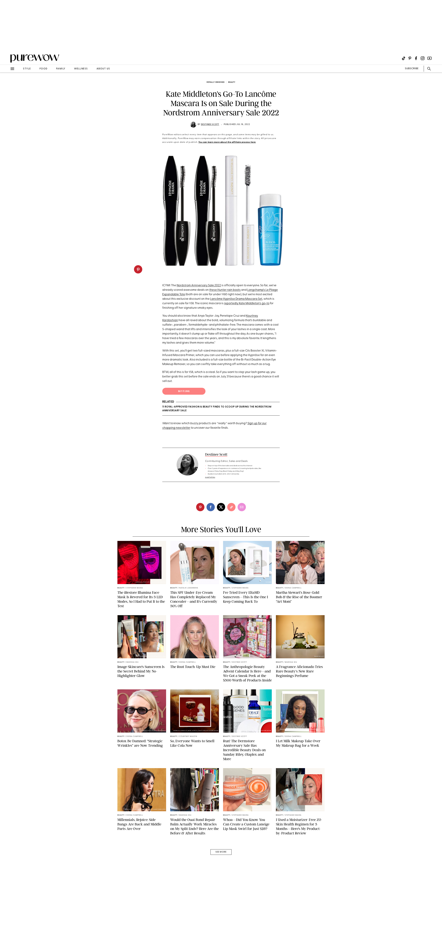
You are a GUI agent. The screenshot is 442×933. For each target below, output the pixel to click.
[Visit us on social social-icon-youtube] (429, 58)
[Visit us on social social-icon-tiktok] (403, 58)
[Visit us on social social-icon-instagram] (422, 58)
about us (103, 69)
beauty (231, 82)
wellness (81, 69)
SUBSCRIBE (412, 68)
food (43, 69)
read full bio (210, 477)
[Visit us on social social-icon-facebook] (416, 58)
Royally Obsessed (216, 82)
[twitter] (221, 507)
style (27, 69)
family (60, 69)
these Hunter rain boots (225, 289)
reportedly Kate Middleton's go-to (246, 303)
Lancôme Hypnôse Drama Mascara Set (236, 298)
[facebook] (210, 507)
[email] (6, 82)
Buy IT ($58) (184, 391)
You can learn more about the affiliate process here (227, 142)
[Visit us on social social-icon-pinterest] (410, 58)
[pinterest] (138, 269)
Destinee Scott (210, 124)
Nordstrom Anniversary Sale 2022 (199, 285)
